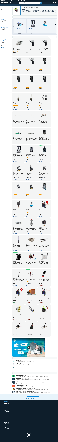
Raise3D (3, 12)
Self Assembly (4, 21)
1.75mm (3, 17)
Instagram (28, 398)
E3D (2, 9)
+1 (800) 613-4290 (23, 0)
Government (6, 415)
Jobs (4, 426)
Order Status (6, 422)
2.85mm (3, 18)
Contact (5, 421)
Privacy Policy (6, 428)
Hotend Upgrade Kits (5, 31)
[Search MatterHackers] (41, 3)
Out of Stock (41, 285)
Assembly (2, 19)
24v (2, 45)
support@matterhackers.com (9, 404)
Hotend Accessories (4, 39)
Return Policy (6, 427)
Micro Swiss (3, 10)
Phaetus (3, 11)
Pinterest (31, 398)
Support (5, 414)
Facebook (24, 398)
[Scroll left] (13, 26)
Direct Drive (3, 41)
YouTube (33, 398)
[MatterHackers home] (5, 3)
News (5, 409)
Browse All (2, 47)
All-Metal (3, 29)
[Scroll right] (56, 26)
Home (22, 7)
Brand (2, 8)
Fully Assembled (4, 20)
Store (24, 7)
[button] (14, 3)
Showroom (6, 410)
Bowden (3, 42)
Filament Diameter (4, 16)
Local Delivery (6, 423)
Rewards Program (7, 424)
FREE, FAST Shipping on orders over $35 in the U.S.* (8, 0)
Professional (6, 411)
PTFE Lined (3, 28)
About (5, 419)
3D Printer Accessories (29, 7)
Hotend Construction (4, 27)
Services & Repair (7, 416)
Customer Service (17, 0)
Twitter (26, 398)
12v (2, 44)
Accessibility (6, 431)
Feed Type (2, 40)
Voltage (2, 43)
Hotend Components (4, 30)
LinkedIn (30, 398)
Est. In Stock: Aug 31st (16, 302)
